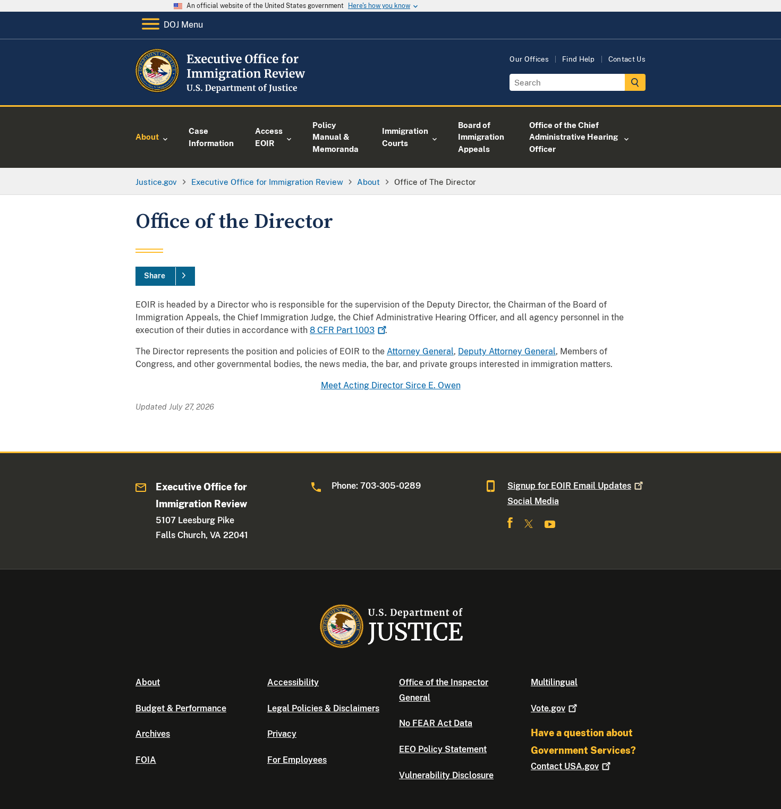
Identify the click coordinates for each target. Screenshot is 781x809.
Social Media (533, 501)
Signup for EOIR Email (569, 486)
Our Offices (529, 59)
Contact (565, 766)
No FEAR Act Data (435, 723)
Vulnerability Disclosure (446, 775)
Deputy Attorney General (507, 351)
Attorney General (420, 351)
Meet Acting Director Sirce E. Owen (391, 385)
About (147, 682)
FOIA (145, 760)
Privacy (281, 734)
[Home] (221, 93)
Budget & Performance (180, 708)
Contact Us (627, 59)
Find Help (578, 59)
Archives (152, 734)
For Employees (297, 760)
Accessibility (293, 682)
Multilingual (554, 682)
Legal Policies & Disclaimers (323, 708)
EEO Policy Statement (443, 749)
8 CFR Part (342, 330)
